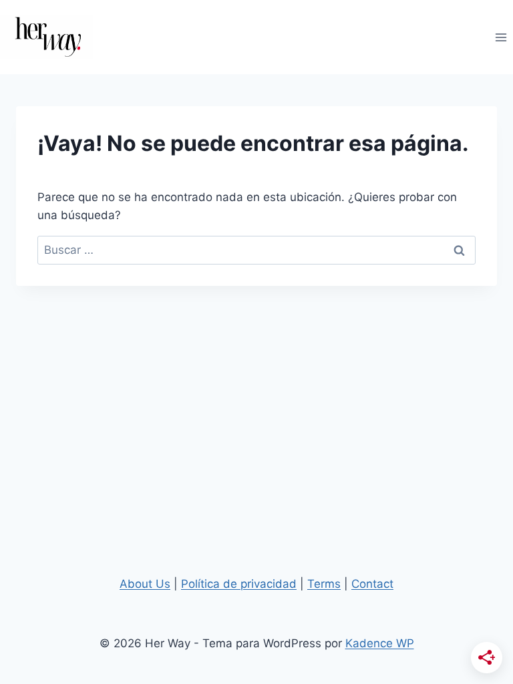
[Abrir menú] (500, 37)
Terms (324, 583)
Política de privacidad (239, 583)
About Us (145, 583)
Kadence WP (379, 643)
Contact (372, 583)
